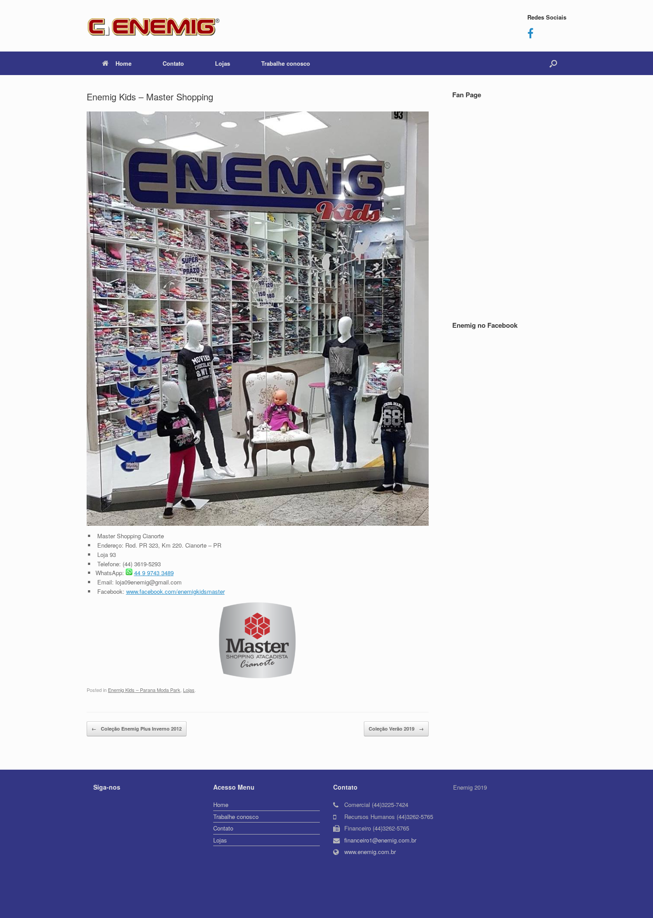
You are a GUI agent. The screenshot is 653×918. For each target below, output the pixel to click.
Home (123, 63)
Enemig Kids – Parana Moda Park (144, 689)
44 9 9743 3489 (154, 572)
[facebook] (530, 35)
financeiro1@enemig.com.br (380, 840)
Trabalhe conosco (285, 63)
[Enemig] (153, 26)
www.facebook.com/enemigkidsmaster (175, 591)
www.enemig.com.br (370, 851)
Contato (173, 63)
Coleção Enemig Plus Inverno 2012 (137, 728)
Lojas (222, 63)
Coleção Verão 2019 (396, 728)
